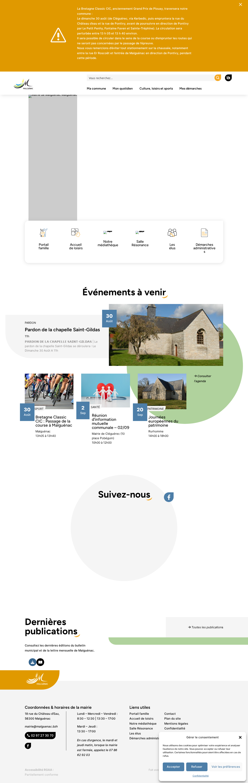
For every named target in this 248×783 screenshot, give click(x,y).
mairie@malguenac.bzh (41, 726)
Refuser (196, 766)
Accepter (173, 766)
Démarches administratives (148, 738)
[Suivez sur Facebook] (28, 746)
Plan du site (172, 718)
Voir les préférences (226, 766)
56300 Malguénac (38, 718)
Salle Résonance (141, 728)
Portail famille (139, 714)
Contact (170, 714)
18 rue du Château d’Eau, (42, 714)
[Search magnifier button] (217, 77)
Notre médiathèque (143, 723)
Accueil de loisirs (141, 718)
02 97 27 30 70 (42, 735)
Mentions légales (176, 723)
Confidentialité (201, 775)
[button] (240, 737)
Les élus (135, 733)
